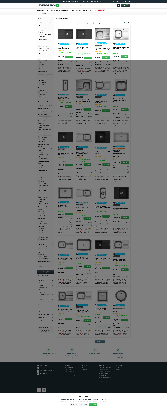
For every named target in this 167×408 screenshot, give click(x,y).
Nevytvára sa (43, 154)
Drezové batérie (63, 10)
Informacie (102, 365)
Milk (41, 62)
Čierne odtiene (44, 42)
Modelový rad (42, 190)
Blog (83, 367)
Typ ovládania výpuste (44, 252)
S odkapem (43, 237)
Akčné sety (42, 292)
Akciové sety (40, 10)
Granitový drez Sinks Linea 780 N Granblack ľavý (83, 48)
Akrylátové (43, 246)
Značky (40, 320)
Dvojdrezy (41, 299)
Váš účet (126, 1)
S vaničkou (43, 239)
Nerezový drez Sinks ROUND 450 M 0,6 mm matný (119, 310)
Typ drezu (41, 226)
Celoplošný (43, 137)
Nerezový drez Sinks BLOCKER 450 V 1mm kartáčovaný (101, 310)
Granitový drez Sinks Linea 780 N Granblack (65, 154)
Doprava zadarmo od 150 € (48, 353)
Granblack (43, 58)
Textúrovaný (43, 98)
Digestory (41, 311)
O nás (117, 367)
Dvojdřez (42, 230)
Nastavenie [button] (74, 404)
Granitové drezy (43, 278)
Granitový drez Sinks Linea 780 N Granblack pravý (65, 47)
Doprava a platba (103, 369)
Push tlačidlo (43, 258)
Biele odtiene (43, 46)
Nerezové (41, 280)
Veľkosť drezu (42, 218)
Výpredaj (42, 32)
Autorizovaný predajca (72, 353)
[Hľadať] (118, 5)
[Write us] (38, 373)
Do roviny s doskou (45, 135)
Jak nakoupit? (116, 1)
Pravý (41, 181)
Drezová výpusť (42, 206)
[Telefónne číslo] (38, 368)
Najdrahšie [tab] (80, 23)
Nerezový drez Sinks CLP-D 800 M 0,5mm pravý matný (84, 100)
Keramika (42, 82)
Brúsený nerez (44, 92)
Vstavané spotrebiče (89, 10)
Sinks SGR (42, 127)
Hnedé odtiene (44, 48)
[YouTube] (44, 390)
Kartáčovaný (43, 90)
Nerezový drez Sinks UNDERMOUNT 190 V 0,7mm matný (102, 208)
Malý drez (42, 221)
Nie (41, 167)
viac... (39, 68)
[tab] (125, 23)
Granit (42, 80)
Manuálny (43, 256)
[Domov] (49, 5)
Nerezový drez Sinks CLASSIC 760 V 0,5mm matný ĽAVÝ (82, 312)
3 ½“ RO (42, 215)
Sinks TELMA (43, 203)
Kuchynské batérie (43, 308)
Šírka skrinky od (42, 71)
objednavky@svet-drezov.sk (46, 370)
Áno (41, 152)
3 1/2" (41, 209)
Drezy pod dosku (43, 290)
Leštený (42, 94)
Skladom (42, 28)
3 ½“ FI (42, 211)
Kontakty (118, 369)
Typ (39, 25)
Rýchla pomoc (43, 373)
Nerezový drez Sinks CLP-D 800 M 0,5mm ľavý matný (102, 49)
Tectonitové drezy (44, 282)
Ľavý (41, 177)
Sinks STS (42, 201)
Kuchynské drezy (43, 275)
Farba (39, 53)
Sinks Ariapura (44, 125)
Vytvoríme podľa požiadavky (44, 157)
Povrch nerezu (42, 87)
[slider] (38, 20)
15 (90, 341)
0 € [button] (126, 5)
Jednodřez (43, 235)
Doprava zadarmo (45, 34)
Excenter (42, 254)
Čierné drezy (68, 369)
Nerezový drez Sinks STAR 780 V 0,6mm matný (65, 310)
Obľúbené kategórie (71, 365)
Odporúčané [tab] (60, 23)
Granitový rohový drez (70, 375)
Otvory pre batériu (118, 353)
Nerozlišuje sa (44, 185)
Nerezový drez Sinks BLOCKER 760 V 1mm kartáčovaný (119, 155)
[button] (129, 5)
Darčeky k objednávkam (95, 353)
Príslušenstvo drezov (44, 294)
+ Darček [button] (116, 150)
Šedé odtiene (43, 50)
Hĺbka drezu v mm (43, 114)
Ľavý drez (42, 179)
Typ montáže (41, 132)
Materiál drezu (42, 78)
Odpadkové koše (76, 10)
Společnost (119, 365)
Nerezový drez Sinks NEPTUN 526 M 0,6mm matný (82, 259)
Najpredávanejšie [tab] (90, 23)
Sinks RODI (43, 197)
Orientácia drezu (42, 170)
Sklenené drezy (43, 287)
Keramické (41, 285)
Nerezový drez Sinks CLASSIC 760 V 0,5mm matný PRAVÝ (82, 209)
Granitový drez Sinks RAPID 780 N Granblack (102, 259)
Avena (41, 56)
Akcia (41, 30)
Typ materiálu (42, 121)
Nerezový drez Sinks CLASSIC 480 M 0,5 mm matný (119, 100)
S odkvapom (42, 297)
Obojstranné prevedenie (43, 173)
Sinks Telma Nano (45, 129)
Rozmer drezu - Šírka (44, 101)
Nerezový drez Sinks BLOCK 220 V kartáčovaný (65, 98)
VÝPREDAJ (101, 10)
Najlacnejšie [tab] (70, 23)
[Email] (38, 371)
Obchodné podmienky (105, 367)
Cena (39, 18)
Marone (42, 64)
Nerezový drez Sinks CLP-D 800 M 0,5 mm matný (121, 48)
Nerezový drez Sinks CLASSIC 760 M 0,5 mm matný (119, 261)
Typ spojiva (41, 244)
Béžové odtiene (44, 44)
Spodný (42, 141)
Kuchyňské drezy (52, 10)
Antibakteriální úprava (44, 261)
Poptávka (84, 369)
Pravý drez (43, 183)
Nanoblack (43, 66)
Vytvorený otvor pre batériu (43, 145)
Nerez (41, 84)
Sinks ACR (42, 123)
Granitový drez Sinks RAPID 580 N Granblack (102, 152)
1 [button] (84, 342)
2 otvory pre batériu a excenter (45, 149)
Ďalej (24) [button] (99, 341)
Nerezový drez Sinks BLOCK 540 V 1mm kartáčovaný (63, 207)
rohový (41, 228)
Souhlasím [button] (93, 404)
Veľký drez (43, 223)
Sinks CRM (42, 195)
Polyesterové (43, 248)
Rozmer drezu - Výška (44, 108)
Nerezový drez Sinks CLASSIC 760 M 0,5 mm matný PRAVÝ (82, 154)
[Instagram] (39, 390)
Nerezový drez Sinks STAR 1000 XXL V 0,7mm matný (65, 259)
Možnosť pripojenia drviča (43, 162)
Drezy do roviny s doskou (45, 301)
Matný (41, 96)
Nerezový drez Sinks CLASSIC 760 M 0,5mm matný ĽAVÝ (101, 101)
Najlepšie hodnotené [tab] (104, 23)
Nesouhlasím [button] (83, 404)
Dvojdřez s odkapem (45, 232)
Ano (41, 264)
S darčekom (43, 36)
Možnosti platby (103, 375)
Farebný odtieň (42, 39)
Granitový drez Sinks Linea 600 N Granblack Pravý (120, 209)
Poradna (84, 365)
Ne (41, 266)
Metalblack (43, 60)
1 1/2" (41, 213)
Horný (42, 139)
